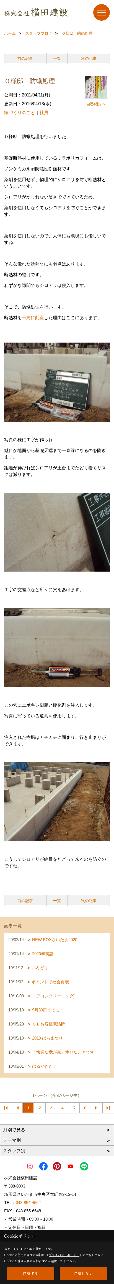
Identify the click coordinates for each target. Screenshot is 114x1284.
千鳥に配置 (33, 317)
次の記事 (89, 58)
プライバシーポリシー (64, 1255)
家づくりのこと (19, 112)
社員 (44, 112)
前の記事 (25, 58)
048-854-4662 (28, 1202)
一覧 (57, 58)
